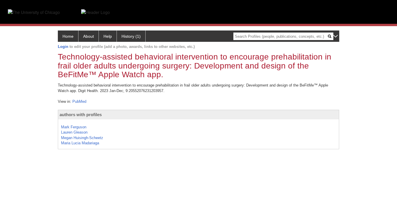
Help (107, 36)
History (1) (131, 36)
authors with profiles (81, 114)
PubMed (79, 101)
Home (68, 36)
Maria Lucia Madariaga (80, 143)
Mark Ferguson (73, 127)
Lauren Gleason (74, 132)
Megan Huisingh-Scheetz (82, 138)
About (88, 36)
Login (63, 46)
